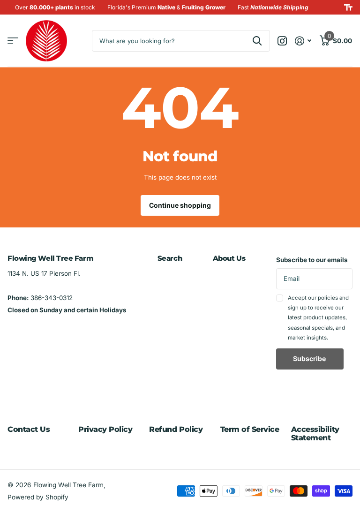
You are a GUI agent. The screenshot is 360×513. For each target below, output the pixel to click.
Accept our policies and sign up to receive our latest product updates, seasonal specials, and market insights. (318, 317)
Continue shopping (180, 205)
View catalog (13, 41)
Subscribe (310, 358)
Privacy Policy (105, 429)
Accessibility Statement (315, 433)
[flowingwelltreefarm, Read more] (282, 41)
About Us (229, 258)
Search (170, 258)
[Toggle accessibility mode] (348, 7)
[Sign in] (303, 41)
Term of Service (249, 429)
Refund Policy (175, 429)
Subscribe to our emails (312, 260)
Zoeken (257, 41)
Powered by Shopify (38, 497)
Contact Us (29, 429)
